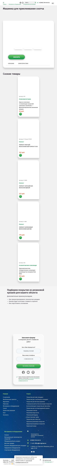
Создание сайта (7, 463)
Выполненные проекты (9, 399)
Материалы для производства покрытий (13, 438)
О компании (6, 397)
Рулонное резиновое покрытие (35, 421)
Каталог (6, 435)
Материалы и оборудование (11, 406)
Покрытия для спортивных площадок (37, 399)
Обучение (6, 404)
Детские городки (9, 443)
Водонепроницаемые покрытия (35, 423)
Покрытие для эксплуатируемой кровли (38, 408)
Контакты (5, 415)
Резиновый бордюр (32, 415)
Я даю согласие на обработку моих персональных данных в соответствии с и (29, 378)
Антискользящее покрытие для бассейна (38, 406)
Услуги (5, 408)
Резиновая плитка (31, 410)
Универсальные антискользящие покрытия (39, 404)
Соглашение (48, 462)
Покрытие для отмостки (33, 419)
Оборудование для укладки (12, 441)
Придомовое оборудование (12, 447)
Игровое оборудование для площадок (15, 445)
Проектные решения (9, 410)
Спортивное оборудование (12, 450)
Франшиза (6, 401)
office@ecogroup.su (40, 443)
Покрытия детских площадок (34, 397)
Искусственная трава (32, 417)
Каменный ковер (31, 426)
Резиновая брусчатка (32, 412)
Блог (4, 412)
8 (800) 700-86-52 (35, 440)
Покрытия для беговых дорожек (35, 401)
